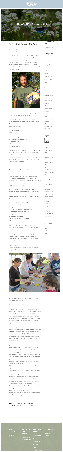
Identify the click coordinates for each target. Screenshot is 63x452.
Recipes (20, 49)
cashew (20, 403)
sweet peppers (48, 211)
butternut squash (48, 155)
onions (46, 194)
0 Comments (38, 49)
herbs (50, 184)
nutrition (46, 191)
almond (15, 403)
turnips (46, 223)
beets (45, 152)
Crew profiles (47, 65)
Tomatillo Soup (48, 108)
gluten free (47, 179)
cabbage (46, 157)
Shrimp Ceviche (48, 111)
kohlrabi (49, 189)
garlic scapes (48, 177)
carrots (51, 157)
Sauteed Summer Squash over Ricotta (48, 121)
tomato (46, 218)
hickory (30, 403)
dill (51, 169)
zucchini (46, 233)
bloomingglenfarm (28, 49)
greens (46, 184)
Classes (46, 57)
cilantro (46, 165)
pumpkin (26, 405)
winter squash (48, 230)
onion (51, 191)
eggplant (46, 172)
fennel (51, 172)
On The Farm (47, 70)
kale (45, 189)
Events (46, 68)
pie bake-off (19, 405)
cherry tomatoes (48, 162)
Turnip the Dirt (48, 76)
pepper (46, 196)
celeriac (46, 160)
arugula (46, 150)
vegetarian (47, 226)
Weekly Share (47, 82)
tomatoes (47, 221)
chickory (25, 403)
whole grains (47, 228)
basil (50, 150)
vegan (50, 223)
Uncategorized (48, 79)
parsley (51, 194)
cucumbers (47, 167)
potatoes (46, 201)
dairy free (47, 169)
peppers (51, 196)
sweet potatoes (48, 213)
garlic (45, 174)
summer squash (48, 208)
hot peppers (47, 187)
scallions (46, 206)
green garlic (47, 182)
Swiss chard (47, 216)
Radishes (46, 204)
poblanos (47, 199)
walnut (31, 405)
